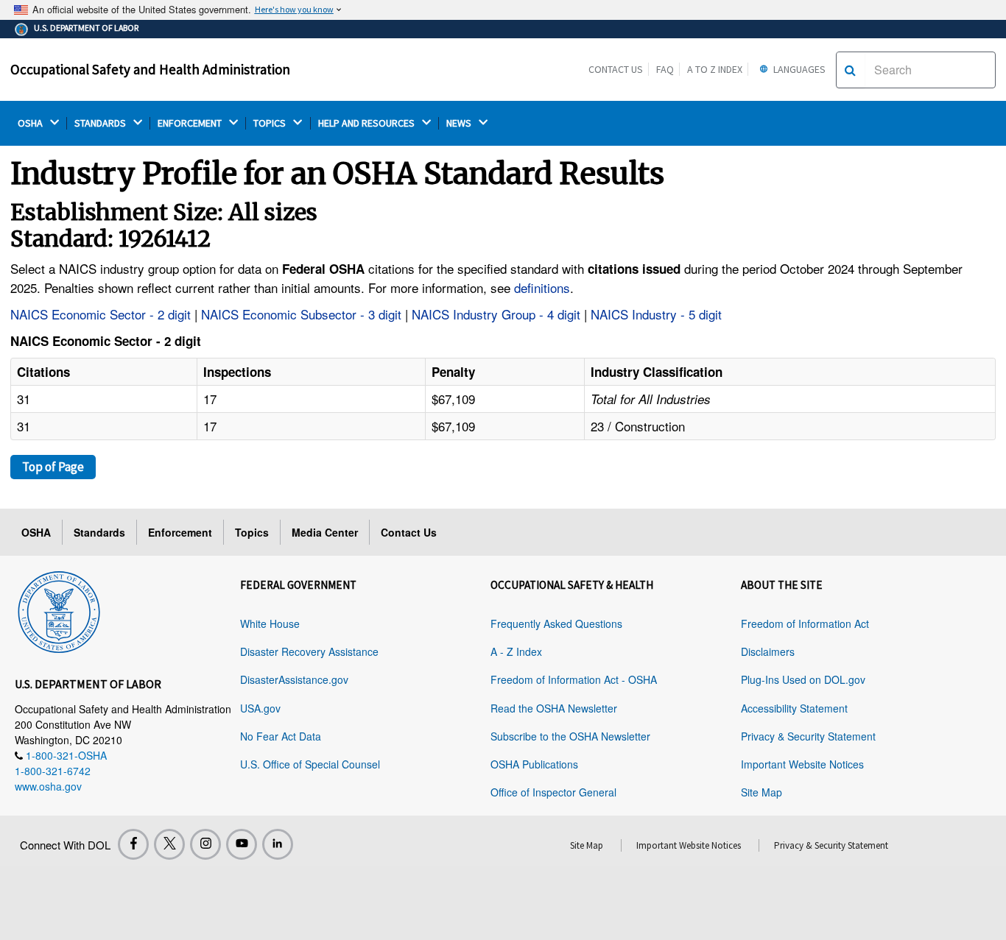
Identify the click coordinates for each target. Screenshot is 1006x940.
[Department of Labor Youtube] (241, 844)
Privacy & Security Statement (808, 736)
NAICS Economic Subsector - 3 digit (301, 314)
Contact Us (615, 69)
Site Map (761, 792)
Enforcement (180, 532)
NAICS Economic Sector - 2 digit (100, 314)
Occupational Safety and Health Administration (150, 69)
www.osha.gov (48, 786)
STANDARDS (101, 123)
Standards (99, 532)
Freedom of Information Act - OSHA (573, 679)
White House (270, 623)
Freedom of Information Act (805, 623)
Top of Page (53, 467)
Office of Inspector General (553, 792)
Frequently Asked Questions (556, 623)
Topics (252, 532)
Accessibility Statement (794, 708)
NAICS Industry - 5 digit (656, 314)
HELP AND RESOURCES (367, 123)
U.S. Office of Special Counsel (310, 764)
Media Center (325, 532)
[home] (59, 609)
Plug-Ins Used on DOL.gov (803, 679)
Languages (798, 69)
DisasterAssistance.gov (294, 679)
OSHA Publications (534, 764)
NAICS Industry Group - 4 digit (496, 314)
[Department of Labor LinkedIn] (277, 844)
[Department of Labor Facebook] (133, 844)
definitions (542, 287)
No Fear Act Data (280, 736)
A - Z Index (516, 651)
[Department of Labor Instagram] (205, 844)
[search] (850, 70)
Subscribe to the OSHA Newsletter (570, 736)
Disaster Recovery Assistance (309, 651)
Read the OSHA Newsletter (553, 708)
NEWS (460, 123)
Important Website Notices (802, 764)
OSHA (31, 123)
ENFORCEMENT (191, 123)
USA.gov (260, 708)
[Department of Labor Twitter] (169, 844)
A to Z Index (714, 69)
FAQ (665, 69)
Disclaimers (768, 651)
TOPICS (270, 123)
